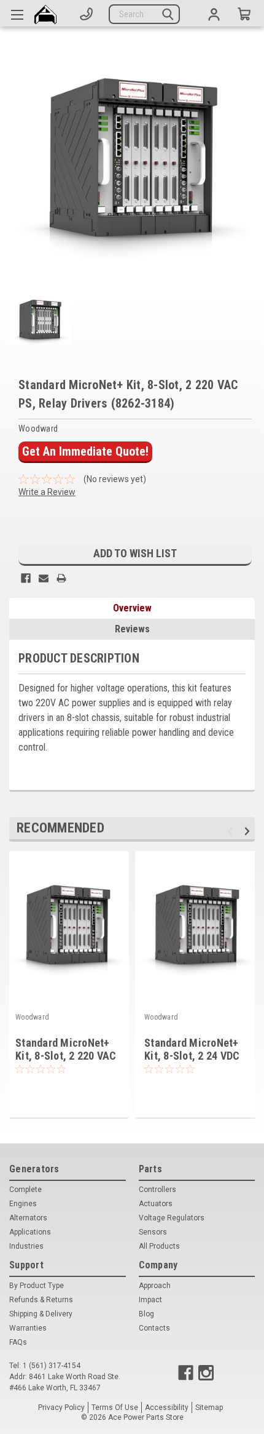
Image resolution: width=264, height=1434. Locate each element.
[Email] (44, 578)
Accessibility (166, 1407)
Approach (155, 1285)
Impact (150, 1299)
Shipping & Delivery (40, 1314)
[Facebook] (26, 578)
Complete (25, 1189)
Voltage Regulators (171, 1218)
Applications (30, 1232)
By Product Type (36, 1285)
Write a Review (47, 492)
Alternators (28, 1218)
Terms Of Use (114, 1407)
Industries (26, 1246)
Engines (23, 1203)
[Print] (61, 578)
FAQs (18, 1342)
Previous (231, 831)
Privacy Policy (61, 1407)
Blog (146, 1314)
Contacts (154, 1328)
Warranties (28, 1328)
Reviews (132, 629)
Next (249, 831)
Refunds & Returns (41, 1299)
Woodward (32, 1017)
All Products (159, 1246)
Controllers (157, 1189)
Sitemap (209, 1407)
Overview (132, 608)
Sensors (153, 1232)
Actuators (156, 1203)
